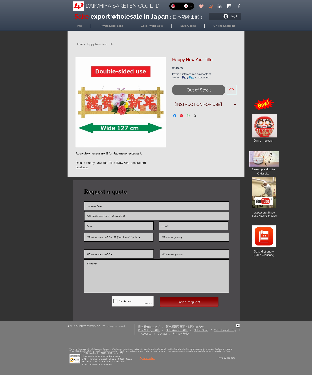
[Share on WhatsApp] (188, 115)
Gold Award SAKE (177, 330)
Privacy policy (226, 357)
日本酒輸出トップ (149, 326)
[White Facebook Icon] (239, 6)
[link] (211, 6)
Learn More (202, 77)
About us (146, 333)
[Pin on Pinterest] (181, 115)
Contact (162, 333)
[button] (224, 26)
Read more (82, 167)
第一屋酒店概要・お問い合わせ (185, 326)
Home (79, 44)
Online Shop (201, 330)
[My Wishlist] (201, 6)
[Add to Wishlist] (231, 90)
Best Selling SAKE (149, 330)
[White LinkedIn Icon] (219, 6)
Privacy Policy (181, 333)
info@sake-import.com (101, 364)
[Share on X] (195, 115)
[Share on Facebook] (174, 115)
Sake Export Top (225, 330)
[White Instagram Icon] (229, 6)
